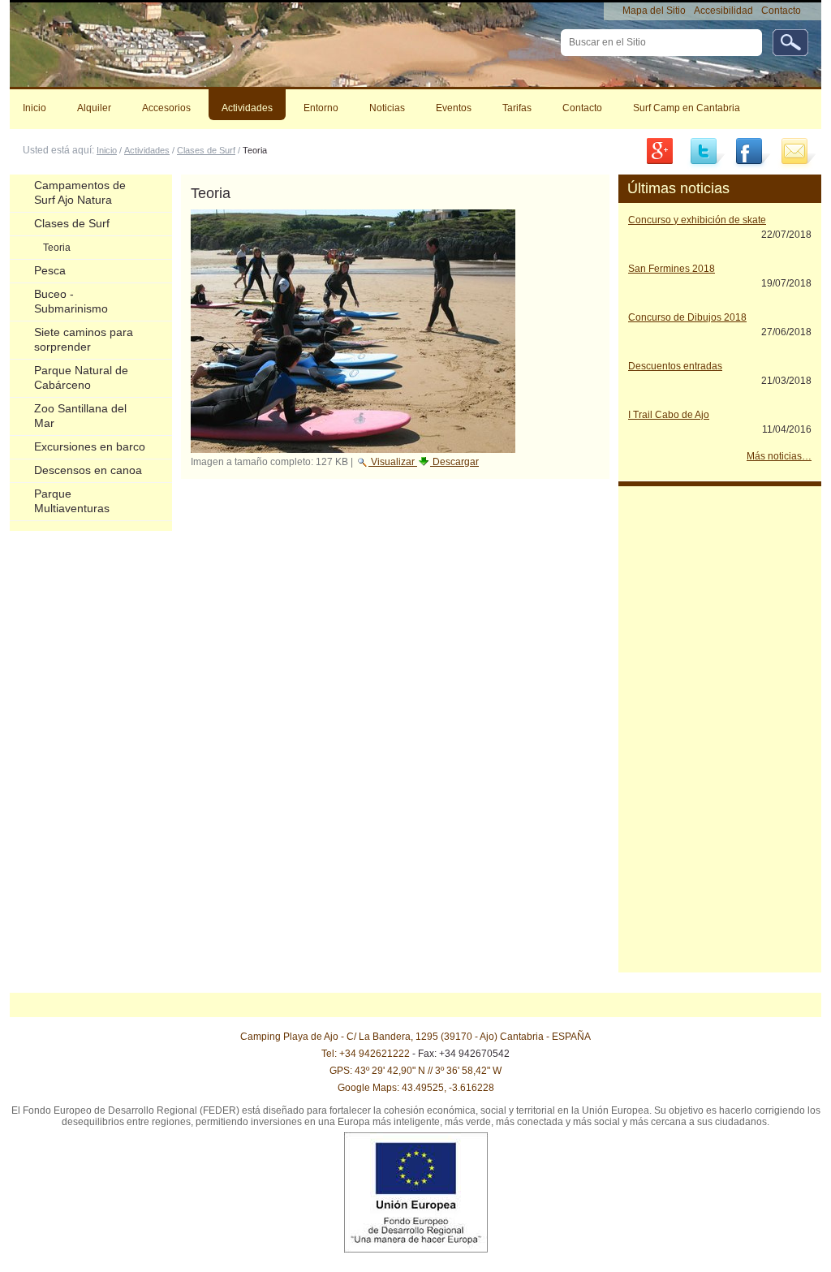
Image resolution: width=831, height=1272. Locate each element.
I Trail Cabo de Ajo (668, 414)
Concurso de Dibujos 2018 (687, 317)
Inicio (34, 108)
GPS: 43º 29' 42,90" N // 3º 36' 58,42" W (415, 1070)
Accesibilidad (723, 10)
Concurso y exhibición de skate (697, 220)
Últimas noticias (678, 188)
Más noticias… (779, 456)
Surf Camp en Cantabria (686, 108)
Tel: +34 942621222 (365, 1053)
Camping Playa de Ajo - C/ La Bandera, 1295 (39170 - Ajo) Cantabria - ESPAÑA (415, 1036)
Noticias (387, 108)
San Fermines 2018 (671, 268)
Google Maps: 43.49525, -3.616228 (416, 1087)
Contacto (781, 10)
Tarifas (517, 108)
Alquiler (94, 108)
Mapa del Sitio (654, 10)
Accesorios (166, 108)
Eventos (453, 108)
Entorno (321, 108)
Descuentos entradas (675, 366)
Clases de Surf (206, 150)
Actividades (247, 108)
